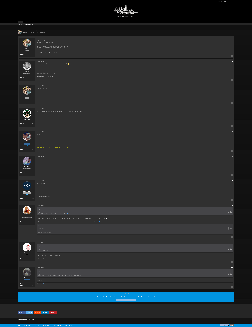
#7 (232, 180)
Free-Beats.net (21, 321)
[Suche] (232, 1)
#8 (232, 205)
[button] (22, 312)
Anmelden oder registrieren (224, 1)
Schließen (232, 325)
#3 (232, 85)
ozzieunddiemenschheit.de (43, 196)
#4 (232, 108)
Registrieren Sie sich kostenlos (128, 296)
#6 (232, 156)
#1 (232, 38)
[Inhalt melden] (232, 56)
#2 (232, 61)
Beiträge (22, 54)
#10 (232, 267)
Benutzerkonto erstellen (122, 300)
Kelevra (25, 32)
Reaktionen (22, 77)
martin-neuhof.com (44, 77)
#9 (232, 242)
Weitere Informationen (225, 325)
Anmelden (133, 300)
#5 (232, 131)
